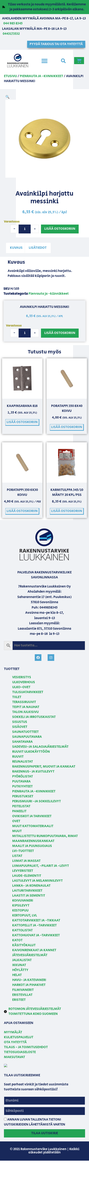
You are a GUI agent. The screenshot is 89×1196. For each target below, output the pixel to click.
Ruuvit (18, 756)
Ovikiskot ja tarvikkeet (32, 816)
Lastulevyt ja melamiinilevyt (37, 880)
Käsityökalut (24, 945)
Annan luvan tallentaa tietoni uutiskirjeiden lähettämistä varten (34, 1122)
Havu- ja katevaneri (29, 980)
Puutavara (21, 781)
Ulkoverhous (23, 682)
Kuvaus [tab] (16, 247)
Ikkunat (19, 965)
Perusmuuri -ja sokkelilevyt (36, 801)
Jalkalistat (22, 960)
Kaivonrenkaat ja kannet (34, 950)
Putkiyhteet (22, 786)
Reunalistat (22, 761)
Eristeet (19, 999)
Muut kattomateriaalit (32, 826)
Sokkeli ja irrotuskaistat (34, 717)
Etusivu (10, 76)
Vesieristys (21, 677)
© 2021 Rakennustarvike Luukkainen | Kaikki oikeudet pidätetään (44, 1151)
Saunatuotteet (25, 732)
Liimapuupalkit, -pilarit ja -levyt (40, 866)
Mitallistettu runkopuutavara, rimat (45, 836)
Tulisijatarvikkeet (27, 692)
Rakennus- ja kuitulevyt (33, 771)
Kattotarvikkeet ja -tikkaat (36, 920)
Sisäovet (19, 727)
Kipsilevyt (20, 905)
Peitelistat (21, 806)
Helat (17, 975)
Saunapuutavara (27, 736)
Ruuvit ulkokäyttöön (31, 751)
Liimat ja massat (26, 861)
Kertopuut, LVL (24, 915)
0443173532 (11, 33)
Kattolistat (22, 930)
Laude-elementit (26, 875)
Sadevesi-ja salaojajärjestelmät (40, 746)
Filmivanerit (23, 990)
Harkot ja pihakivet (29, 985)
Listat (17, 856)
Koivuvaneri (22, 900)
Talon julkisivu (25, 712)
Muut (17, 831)
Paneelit (19, 811)
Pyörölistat (22, 776)
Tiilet (16, 697)
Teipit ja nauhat (25, 707)
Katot (17, 940)
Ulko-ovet (21, 687)
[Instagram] (51, 657)
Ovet (16, 821)
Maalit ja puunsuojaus (32, 846)
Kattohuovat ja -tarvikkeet (36, 935)
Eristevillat (22, 995)
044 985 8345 (13, 23)
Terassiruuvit (24, 702)
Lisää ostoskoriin (59, 228)
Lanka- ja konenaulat (31, 885)
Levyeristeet (22, 870)
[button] (44, 61)
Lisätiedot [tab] (38, 247)
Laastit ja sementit (28, 895)
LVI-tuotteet (23, 851)
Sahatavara (22, 741)
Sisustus (19, 722)
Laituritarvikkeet (27, 890)
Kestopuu (20, 910)
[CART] (79, 60)
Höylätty (20, 970)
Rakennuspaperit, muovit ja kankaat (43, 766)
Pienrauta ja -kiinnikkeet (41, 76)
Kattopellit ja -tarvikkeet (34, 925)
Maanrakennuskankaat (33, 841)
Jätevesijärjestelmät (29, 955)
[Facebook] (38, 657)
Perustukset (22, 796)
